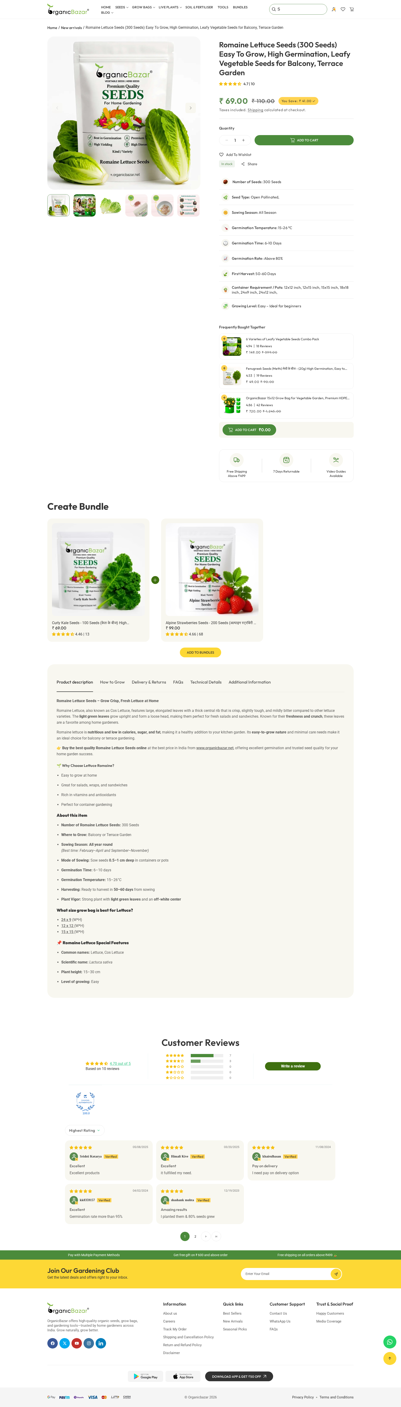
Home (52, 27)
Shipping (255, 109)
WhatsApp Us (280, 1321)
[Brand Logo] (68, 1308)
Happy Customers (330, 1313)
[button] (121, 7)
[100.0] (85, 1102)
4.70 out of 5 (120, 1063)
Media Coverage (328, 1321)
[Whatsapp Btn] (389, 1342)
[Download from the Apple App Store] (182, 1376)
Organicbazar (198, 1397)
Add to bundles (200, 652)
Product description (75, 682)
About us (170, 1313)
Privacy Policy (303, 1397)
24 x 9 (66, 919)
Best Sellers (232, 1313)
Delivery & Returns (149, 682)
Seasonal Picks (235, 1329)
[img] (81, 1147)
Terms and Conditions (337, 1397)
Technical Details (206, 682)
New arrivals (71, 27)
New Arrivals (233, 1321)
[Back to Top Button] (389, 1358)
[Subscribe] (336, 1274)
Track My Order (175, 1329)
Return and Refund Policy (182, 1345)
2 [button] (195, 1236)
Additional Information (250, 682)
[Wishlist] (343, 9)
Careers (169, 1321)
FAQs (178, 682)
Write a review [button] (293, 1066)
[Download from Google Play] (145, 1376)
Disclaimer (171, 1353)
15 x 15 (67, 932)
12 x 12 (67, 926)
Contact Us (278, 1313)
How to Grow (112, 682)
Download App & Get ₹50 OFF (236, 1377)
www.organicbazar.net (214, 748)
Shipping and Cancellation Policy (188, 1337)
